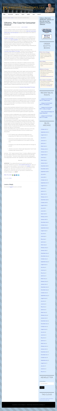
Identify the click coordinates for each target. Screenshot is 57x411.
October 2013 (44, 292)
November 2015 (44, 222)
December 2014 (44, 253)
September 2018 (44, 171)
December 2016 (44, 199)
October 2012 (44, 326)
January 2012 (43, 349)
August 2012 (43, 329)
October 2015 (44, 225)
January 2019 (43, 163)
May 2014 (43, 273)
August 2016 (43, 205)
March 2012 (43, 343)
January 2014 (43, 284)
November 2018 (44, 168)
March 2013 (43, 312)
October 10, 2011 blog (8, 38)
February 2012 (44, 346)
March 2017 (43, 194)
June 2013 (43, 304)
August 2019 (43, 154)
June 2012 (43, 335)
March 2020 (43, 146)
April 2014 (43, 275)
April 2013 (43, 309)
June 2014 (43, 270)
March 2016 (43, 213)
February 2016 (44, 216)
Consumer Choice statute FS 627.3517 (27, 87)
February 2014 (44, 281)
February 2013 (44, 315)
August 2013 (43, 298)
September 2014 (44, 261)
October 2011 (43, 357)
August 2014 (43, 264)
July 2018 (43, 174)
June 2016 (43, 211)
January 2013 (43, 318)
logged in (11, 186)
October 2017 (44, 180)
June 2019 (43, 157)
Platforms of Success (44, 69)
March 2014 (43, 278)
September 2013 (44, 295)
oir (48, 398)
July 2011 (43, 366)
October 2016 (44, 202)
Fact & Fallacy (43, 61)
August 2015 (43, 230)
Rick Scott (50, 398)
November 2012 (44, 323)
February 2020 (44, 149)
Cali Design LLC (42, 404)
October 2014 (44, 258)
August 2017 (43, 185)
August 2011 (43, 363)
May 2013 (43, 306)
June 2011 (43, 368)
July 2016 (43, 208)
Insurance (46, 398)
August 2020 (43, 134)
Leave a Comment (24, 27)
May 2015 (43, 239)
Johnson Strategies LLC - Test (11, 8)
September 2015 (44, 227)
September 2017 (44, 182)
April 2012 (43, 340)
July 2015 (43, 233)
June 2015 (43, 236)
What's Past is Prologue (45, 52)
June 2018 (43, 177)
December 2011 (44, 351)
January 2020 (43, 151)
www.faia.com (49, 85)
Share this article (8, 175)
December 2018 (44, 165)
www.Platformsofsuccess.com (46, 76)
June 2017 (43, 188)
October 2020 (44, 129)
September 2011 (44, 360)
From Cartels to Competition (46, 79)
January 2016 (43, 219)
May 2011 (43, 371)
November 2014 (44, 256)
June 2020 (43, 140)
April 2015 (43, 242)
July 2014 (43, 267)
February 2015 (44, 247)
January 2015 (43, 250)
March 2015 (43, 244)
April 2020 (43, 143)
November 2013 (44, 289)
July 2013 (43, 301)
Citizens (10, 178)
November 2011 (44, 354)
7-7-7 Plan (41, 398)
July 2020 (43, 137)
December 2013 (44, 287)
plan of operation (14, 39)
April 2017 (43, 191)
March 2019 (43, 160)
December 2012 (44, 320)
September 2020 (44, 132)
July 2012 (43, 332)
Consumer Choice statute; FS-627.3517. (12, 51)
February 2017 (44, 196)
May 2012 (43, 337)
